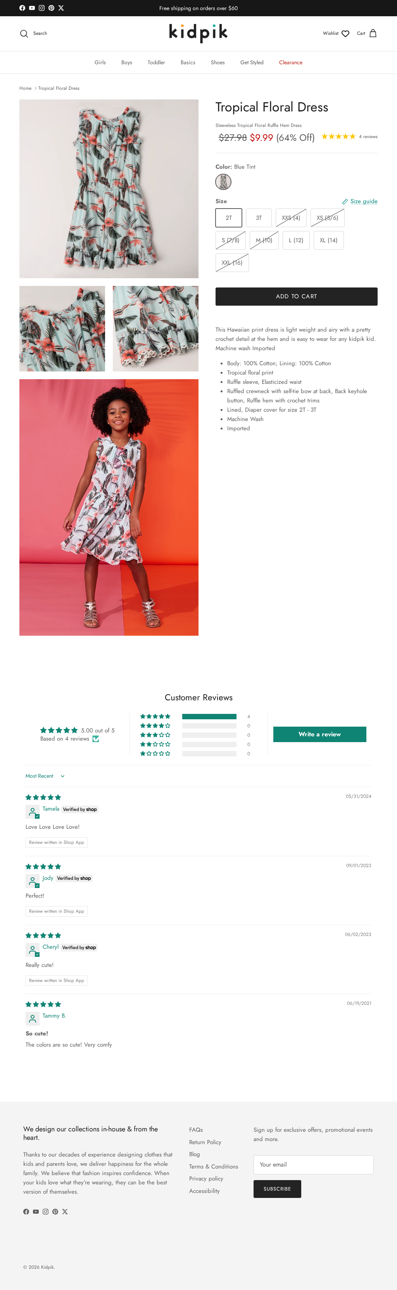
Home (25, 88)
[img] (43, 797)
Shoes (218, 62)
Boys (126, 62)
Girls (100, 62)
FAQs (196, 1130)
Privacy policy (206, 1178)
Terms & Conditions (213, 1166)
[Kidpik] (198, 33)
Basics (188, 62)
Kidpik (47, 1267)
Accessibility (204, 1191)
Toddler (156, 62)
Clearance (290, 62)
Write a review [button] (320, 734)
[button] (155, 716)
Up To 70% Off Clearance (198, 9)
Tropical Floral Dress (58, 88)
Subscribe (277, 1188)
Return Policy (205, 1142)
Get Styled (252, 62)
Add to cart (296, 296)
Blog (194, 1154)
